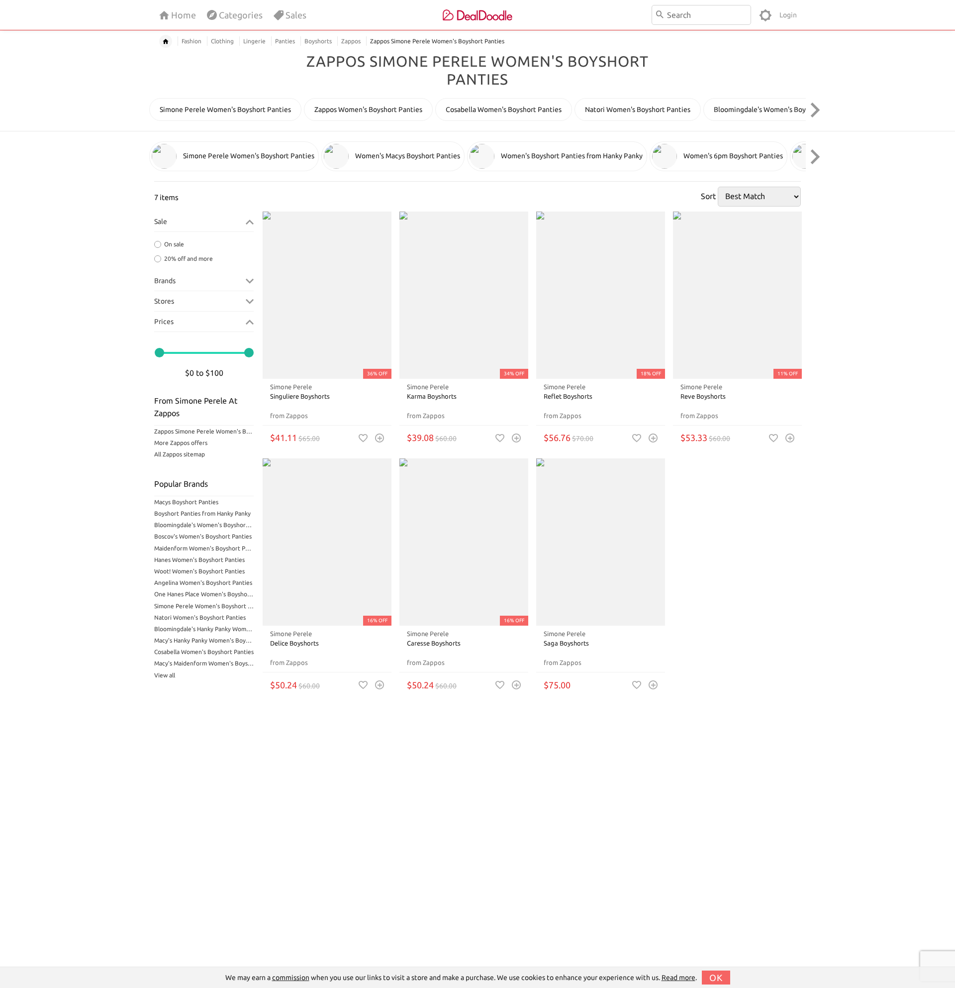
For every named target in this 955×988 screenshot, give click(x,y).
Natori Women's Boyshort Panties (200, 617)
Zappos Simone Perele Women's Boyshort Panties (204, 431)
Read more (678, 978)
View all (164, 675)
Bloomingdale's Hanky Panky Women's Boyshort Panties (204, 629)
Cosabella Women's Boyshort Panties (204, 652)
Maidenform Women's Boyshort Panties (204, 548)
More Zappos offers (180, 442)
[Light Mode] (765, 15)
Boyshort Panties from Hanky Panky (202, 513)
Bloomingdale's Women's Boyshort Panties (204, 525)
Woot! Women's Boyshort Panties (199, 571)
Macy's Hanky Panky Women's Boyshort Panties (204, 640)
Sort (708, 196)
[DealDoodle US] (477, 15)
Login (788, 15)
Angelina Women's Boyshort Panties (203, 582)
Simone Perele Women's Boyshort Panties (204, 606)
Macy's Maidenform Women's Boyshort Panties (204, 663)
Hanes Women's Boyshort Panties (199, 559)
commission (290, 978)
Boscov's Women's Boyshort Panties (203, 536)
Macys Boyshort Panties (186, 502)
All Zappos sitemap (179, 454)
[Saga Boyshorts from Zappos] (600, 542)
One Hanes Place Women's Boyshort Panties (204, 594)
